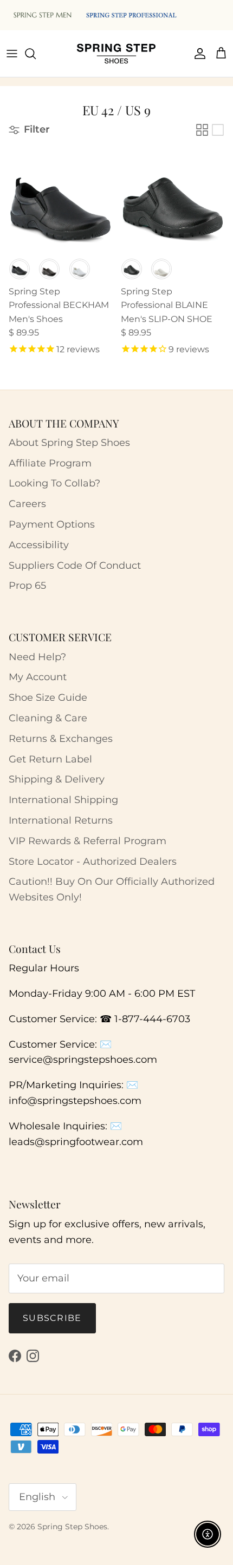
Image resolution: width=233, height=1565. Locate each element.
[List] (217, 129)
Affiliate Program (50, 463)
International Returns (61, 820)
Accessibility (39, 545)
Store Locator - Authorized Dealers (93, 861)
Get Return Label (50, 759)
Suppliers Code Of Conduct (75, 565)
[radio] (19, 269)
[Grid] (202, 129)
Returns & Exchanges (61, 739)
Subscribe (52, 1318)
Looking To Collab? (54, 483)
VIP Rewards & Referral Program (87, 841)
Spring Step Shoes (72, 1526)
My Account (38, 677)
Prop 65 (27, 585)
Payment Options (52, 524)
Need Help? (37, 657)
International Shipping (63, 800)
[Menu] (12, 53)
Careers (27, 504)
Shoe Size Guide (48, 697)
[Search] (36, 53)
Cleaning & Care (48, 718)
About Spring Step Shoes (69, 443)
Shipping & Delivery (57, 779)
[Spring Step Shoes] (116, 53)
